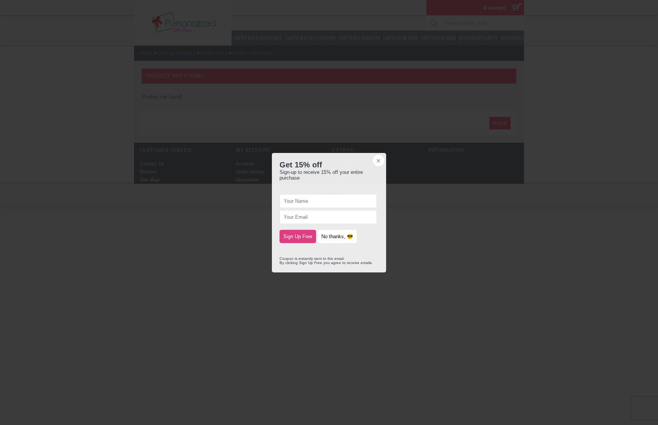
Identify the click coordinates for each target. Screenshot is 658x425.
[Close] (377, 161)
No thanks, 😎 (337, 236)
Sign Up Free (297, 236)
